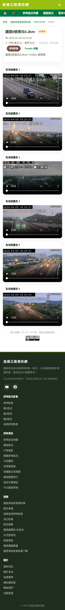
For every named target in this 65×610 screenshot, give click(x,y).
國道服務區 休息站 (13, 529)
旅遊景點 (8, 540)
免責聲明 (8, 577)
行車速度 (8, 450)
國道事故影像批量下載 (15, 551)
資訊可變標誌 (10, 482)
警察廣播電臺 (10, 545)
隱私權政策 (9, 582)
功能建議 (8, 593)
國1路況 (7, 408)
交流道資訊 (9, 535)
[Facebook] (15, 387)
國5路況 (7, 419)
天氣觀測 (8, 461)
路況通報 (8, 524)
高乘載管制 (9, 466)
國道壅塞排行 (10, 477)
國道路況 (48, 13)
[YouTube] (6, 387)
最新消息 (8, 566)
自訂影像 (8, 519)
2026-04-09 (39, 22)
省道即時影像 (10, 424)
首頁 (5, 22)
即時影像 (13, 48)
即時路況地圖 (30, 13)
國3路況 (7, 413)
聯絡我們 (8, 587)
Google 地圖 (31, 48)
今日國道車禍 (10, 487)
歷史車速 (8, 508)
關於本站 (8, 571)
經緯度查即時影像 (13, 513)
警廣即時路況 (10, 455)
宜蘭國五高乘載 (11, 471)
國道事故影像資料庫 (20, 22)
